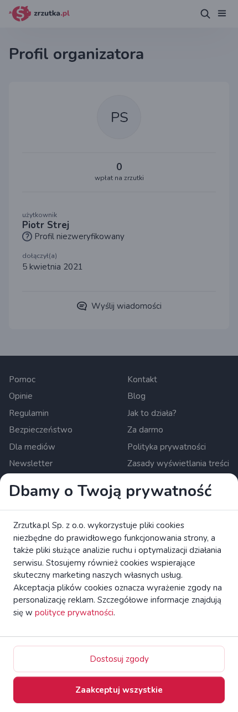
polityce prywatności (74, 612)
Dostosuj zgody (119, 658)
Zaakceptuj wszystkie (119, 689)
